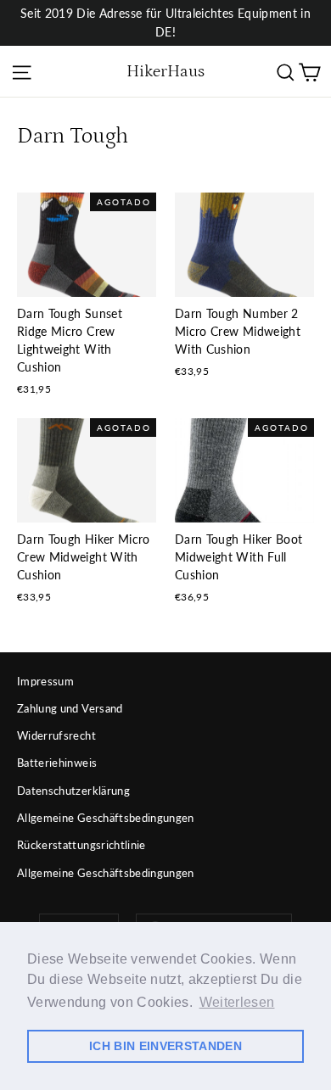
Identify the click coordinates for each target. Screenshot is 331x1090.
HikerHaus (165, 71)
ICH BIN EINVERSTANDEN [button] (165, 1046)
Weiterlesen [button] (237, 1002)
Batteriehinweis (57, 762)
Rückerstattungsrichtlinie (81, 845)
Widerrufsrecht (56, 735)
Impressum (45, 681)
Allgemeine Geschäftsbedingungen (105, 817)
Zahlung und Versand (70, 708)
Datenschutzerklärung (73, 790)
